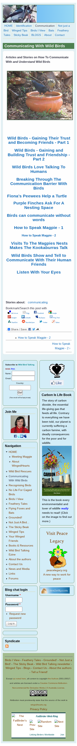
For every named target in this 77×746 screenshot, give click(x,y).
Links (12, 573)
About (48, 35)
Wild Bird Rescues (20, 471)
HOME (8, 25)
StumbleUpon (30, 322)
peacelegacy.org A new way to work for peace (56, 574)
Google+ (14, 318)
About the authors (20, 559)
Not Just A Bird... (19, 522)
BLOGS (36, 35)
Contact (60, 35)
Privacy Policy (38, 709)
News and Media (19, 568)
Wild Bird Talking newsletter (53, 664)
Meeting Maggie (22, 456)
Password (12, 604)
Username (13, 595)
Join (62, 734)
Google (54, 313)
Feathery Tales (18, 503)
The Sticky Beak (19, 527)
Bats (51, 30)
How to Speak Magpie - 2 (34, 337)
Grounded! (15, 517)
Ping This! (56, 318)
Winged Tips (19, 30)
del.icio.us (14, 313)
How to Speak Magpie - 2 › (61, 346)
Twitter (44, 322)
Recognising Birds (20, 485)
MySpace (41, 318)
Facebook (40, 313)
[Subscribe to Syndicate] (6, 646)
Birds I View (38, 30)
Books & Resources (21, 545)
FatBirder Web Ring (47, 716)
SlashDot (14, 322)
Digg (27, 313)
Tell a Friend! (39, 672)
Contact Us (16, 564)
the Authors (53, 679)
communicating (38, 302)
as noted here (19, 679)
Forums (13, 578)
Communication (45, 25)
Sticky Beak (21, 35)
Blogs (26, 668)
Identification (24, 25)
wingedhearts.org (38, 705)
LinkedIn (28, 318)
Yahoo (57, 322)
